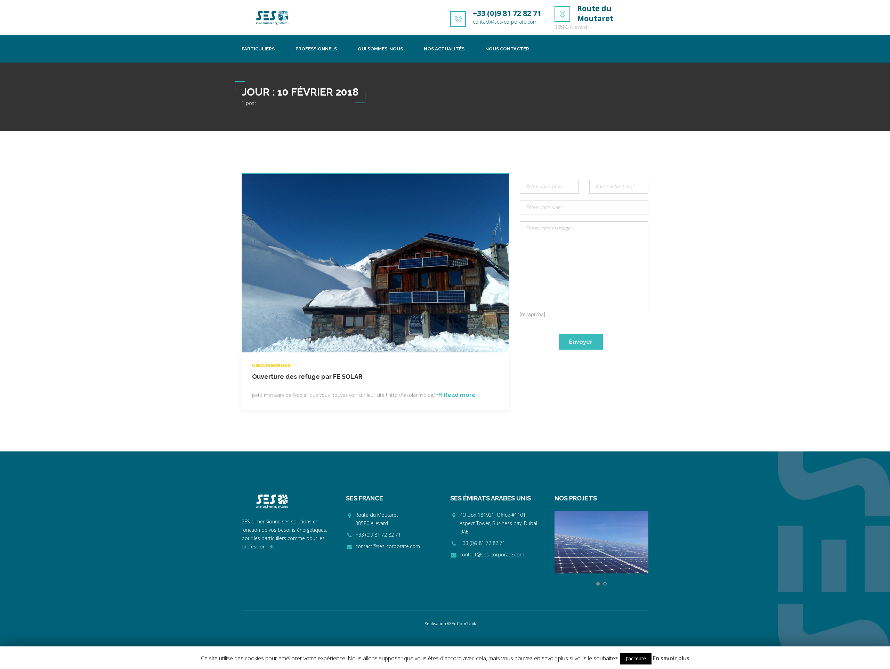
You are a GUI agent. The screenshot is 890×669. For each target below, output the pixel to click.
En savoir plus (671, 658)
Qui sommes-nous (380, 48)
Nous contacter (507, 48)
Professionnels (316, 48)
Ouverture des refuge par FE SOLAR (307, 376)
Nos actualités (444, 48)
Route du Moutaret (595, 13)
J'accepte (636, 658)
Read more (460, 395)
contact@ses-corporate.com (505, 21)
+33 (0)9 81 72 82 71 (507, 13)
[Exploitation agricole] (601, 542)
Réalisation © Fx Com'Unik (450, 624)
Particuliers (258, 48)
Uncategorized (271, 365)
